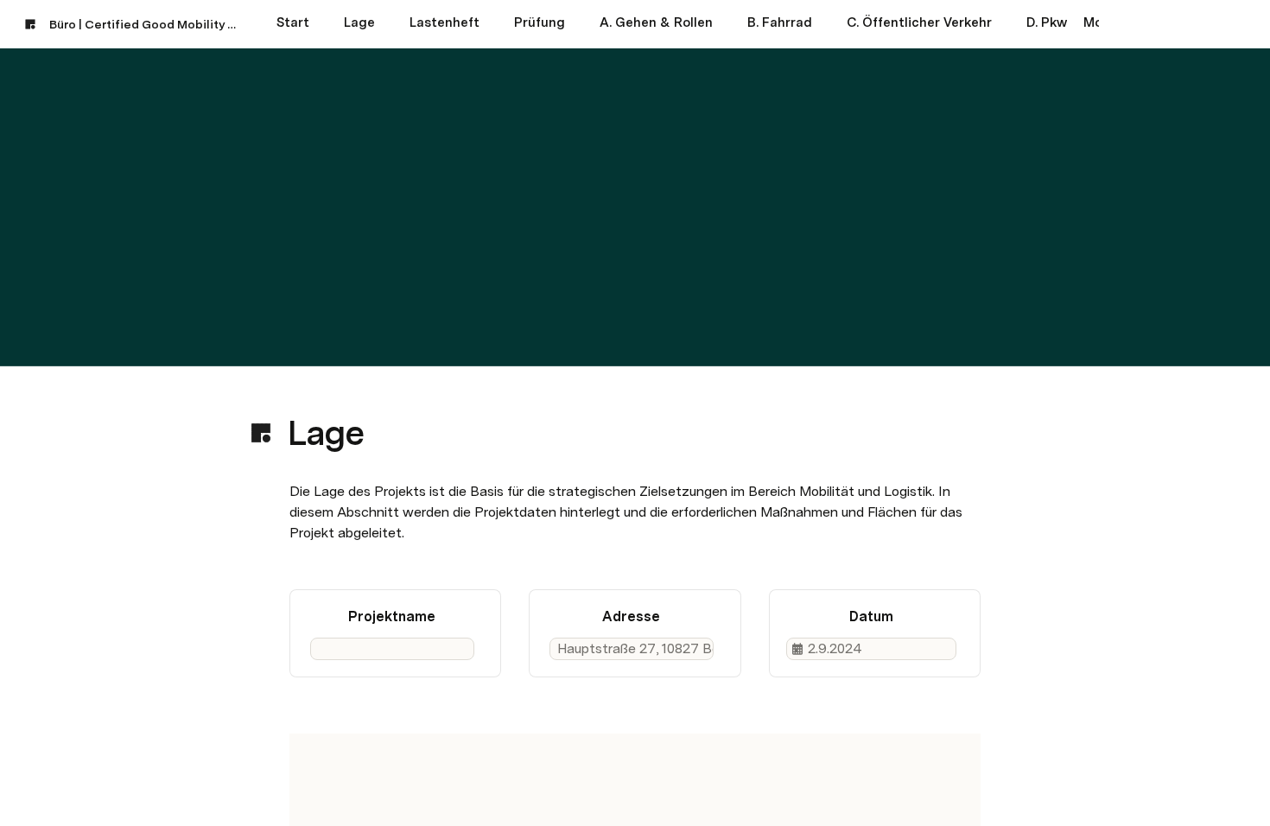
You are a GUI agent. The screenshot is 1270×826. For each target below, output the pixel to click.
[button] (299, 394)
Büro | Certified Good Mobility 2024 (145, 24)
